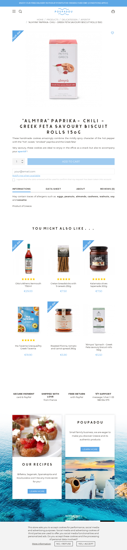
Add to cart (71, 161)
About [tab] (80, 188)
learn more (37, 491)
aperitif (22, 151)
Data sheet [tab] (53, 188)
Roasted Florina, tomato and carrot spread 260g (63, 347)
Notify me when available (26, 175)
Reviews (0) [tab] (107, 188)
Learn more (90, 449)
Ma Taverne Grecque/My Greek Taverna (28, 347)
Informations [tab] (21, 188)
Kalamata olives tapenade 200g (98, 284)
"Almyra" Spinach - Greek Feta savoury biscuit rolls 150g (98, 347)
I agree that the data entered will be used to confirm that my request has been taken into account (63, 179)
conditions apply (97, 3)
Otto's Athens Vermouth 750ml (28, 284)
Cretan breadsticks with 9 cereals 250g (63, 284)
